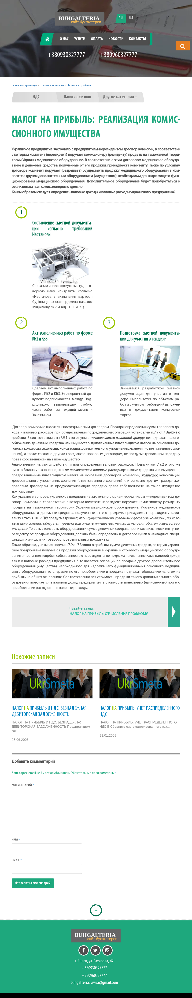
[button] (183, 46)
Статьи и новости (52, 85)
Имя (16, 839)
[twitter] (95, 950)
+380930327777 (66, 55)
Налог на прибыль (79, 85)
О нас (64, 39)
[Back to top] (96, 910)
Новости (115, 39)
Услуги (79, 39)
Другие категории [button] (119, 97)
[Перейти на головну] (79, 19)
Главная (49, 39)
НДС (36, 97)
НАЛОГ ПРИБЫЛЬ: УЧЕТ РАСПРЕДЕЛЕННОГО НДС (140, 711)
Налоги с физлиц (77, 97)
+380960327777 (118, 55)
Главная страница (24, 85)
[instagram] (107, 950)
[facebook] (83, 950)
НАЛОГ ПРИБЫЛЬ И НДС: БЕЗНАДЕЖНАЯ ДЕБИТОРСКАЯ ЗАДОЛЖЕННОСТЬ (49, 711)
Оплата (97, 39)
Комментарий (23, 785)
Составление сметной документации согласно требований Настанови (62, 228)
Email (17, 860)
